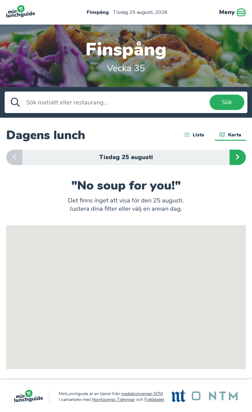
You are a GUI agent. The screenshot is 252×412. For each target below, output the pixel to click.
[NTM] (215, 396)
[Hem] (31, 397)
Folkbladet (154, 399)
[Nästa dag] (238, 157)
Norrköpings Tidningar (113, 399)
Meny (228, 12)
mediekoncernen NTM (142, 394)
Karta (233, 134)
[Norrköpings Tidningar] (178, 397)
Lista (197, 134)
